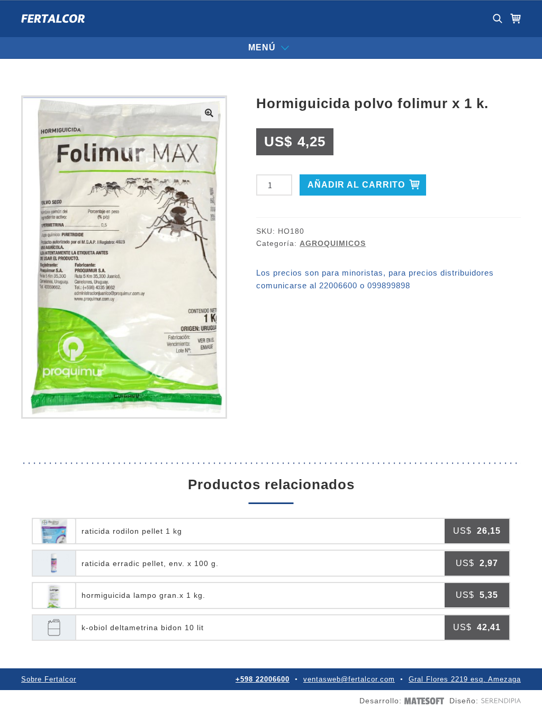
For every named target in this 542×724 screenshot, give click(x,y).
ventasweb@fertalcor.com (349, 679)
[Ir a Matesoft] (423, 700)
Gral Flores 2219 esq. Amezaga (465, 679)
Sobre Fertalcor (48, 679)
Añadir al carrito (356, 184)
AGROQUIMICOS (333, 243)
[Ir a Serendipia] (499, 700)
